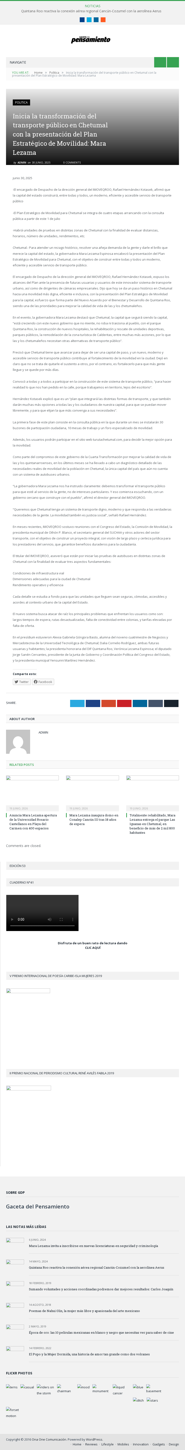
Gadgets (158, 1444)
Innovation (141, 1444)
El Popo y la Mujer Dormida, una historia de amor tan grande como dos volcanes (89, 1354)
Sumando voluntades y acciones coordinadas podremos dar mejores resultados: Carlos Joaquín (101, 1289)
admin (22, 162)
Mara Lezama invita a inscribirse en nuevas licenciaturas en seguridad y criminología (93, 1246)
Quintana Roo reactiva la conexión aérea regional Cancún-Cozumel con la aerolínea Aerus (91, 11)
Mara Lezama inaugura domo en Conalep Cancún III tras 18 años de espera (93, 819)
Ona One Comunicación (49, 1439)
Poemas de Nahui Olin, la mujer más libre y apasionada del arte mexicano (84, 1311)
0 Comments (72, 162)
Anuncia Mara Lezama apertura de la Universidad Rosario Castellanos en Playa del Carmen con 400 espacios (33, 822)
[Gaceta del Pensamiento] (92, 39)
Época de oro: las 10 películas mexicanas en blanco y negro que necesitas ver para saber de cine (101, 1332)
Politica (21, 102)
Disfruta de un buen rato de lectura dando (92, 943)
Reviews (91, 1444)
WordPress (94, 1439)
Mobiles (123, 1444)
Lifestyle (107, 1444)
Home (77, 1444)
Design (174, 1444)
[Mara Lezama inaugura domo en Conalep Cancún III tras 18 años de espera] (92, 792)
